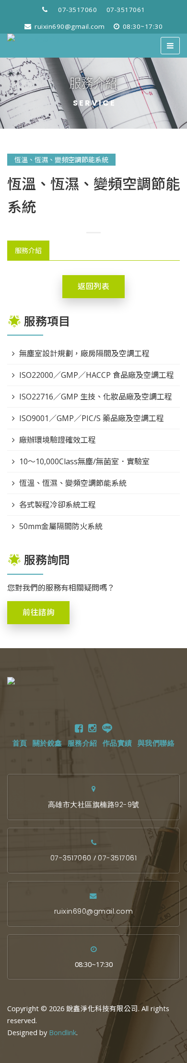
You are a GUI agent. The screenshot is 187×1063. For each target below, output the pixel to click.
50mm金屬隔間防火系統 (61, 526)
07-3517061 (125, 9)
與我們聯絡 (156, 743)
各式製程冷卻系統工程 (57, 504)
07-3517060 (77, 9)
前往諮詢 (38, 612)
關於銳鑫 (47, 743)
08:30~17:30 (141, 26)
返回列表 (93, 286)
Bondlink (62, 1032)
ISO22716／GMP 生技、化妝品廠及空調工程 (95, 396)
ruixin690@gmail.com (69, 26)
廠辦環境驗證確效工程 (57, 440)
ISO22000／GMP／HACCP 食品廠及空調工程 (96, 375)
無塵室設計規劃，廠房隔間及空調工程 (84, 353)
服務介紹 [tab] (28, 250)
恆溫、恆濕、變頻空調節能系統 (61, 159)
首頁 (19, 743)
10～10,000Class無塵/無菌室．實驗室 (84, 461)
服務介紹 (82, 743)
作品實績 (117, 743)
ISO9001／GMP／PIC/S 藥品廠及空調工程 (91, 418)
